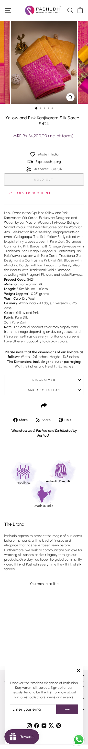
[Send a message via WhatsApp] (79, 740)
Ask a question (44, 390)
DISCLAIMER (44, 380)
